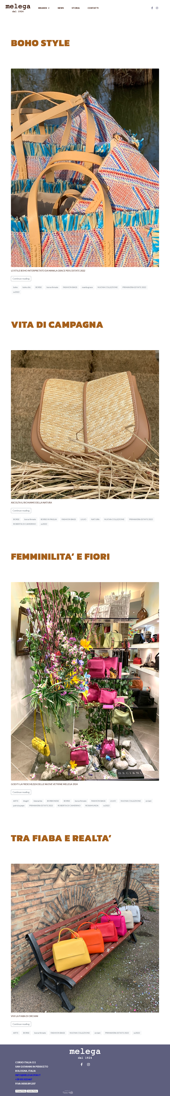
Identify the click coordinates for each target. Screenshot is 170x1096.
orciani (148, 801)
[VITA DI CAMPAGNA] (85, 424)
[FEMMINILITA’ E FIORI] (85, 681)
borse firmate (52, 287)
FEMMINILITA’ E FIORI (60, 556)
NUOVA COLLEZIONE (108, 287)
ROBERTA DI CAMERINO (24, 524)
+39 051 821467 (23, 1079)
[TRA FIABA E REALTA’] (85, 937)
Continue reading (21, 278)
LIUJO (83, 519)
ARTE (15, 801)
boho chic (27, 287)
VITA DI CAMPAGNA (57, 324)
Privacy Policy (21, 1091)
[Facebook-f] (152, 8)
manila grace (87, 287)
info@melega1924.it (28, 1075)
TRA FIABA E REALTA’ (61, 838)
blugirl (26, 801)
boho (15, 287)
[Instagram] (157, 8)
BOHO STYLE (40, 43)
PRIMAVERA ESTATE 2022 (134, 287)
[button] (44, 8)
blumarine (38, 801)
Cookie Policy (32, 1091)
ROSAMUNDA (91, 805)
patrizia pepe (18, 805)
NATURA (95, 519)
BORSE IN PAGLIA (49, 519)
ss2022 (16, 292)
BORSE (38, 287)
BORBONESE (53, 801)
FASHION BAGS (70, 287)
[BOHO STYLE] (85, 167)
